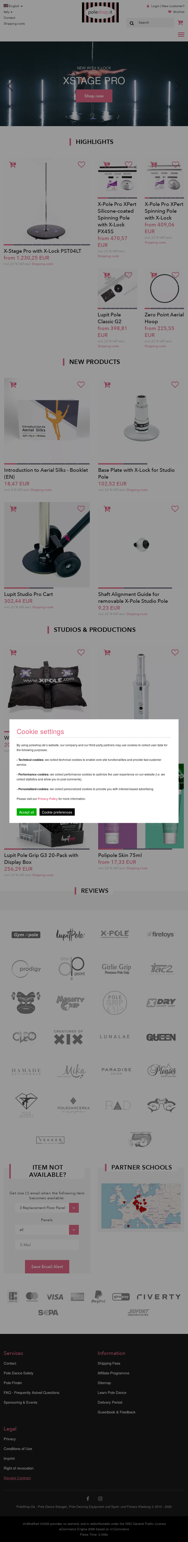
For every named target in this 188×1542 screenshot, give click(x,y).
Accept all (26, 811)
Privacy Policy (48, 798)
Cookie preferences (57, 811)
